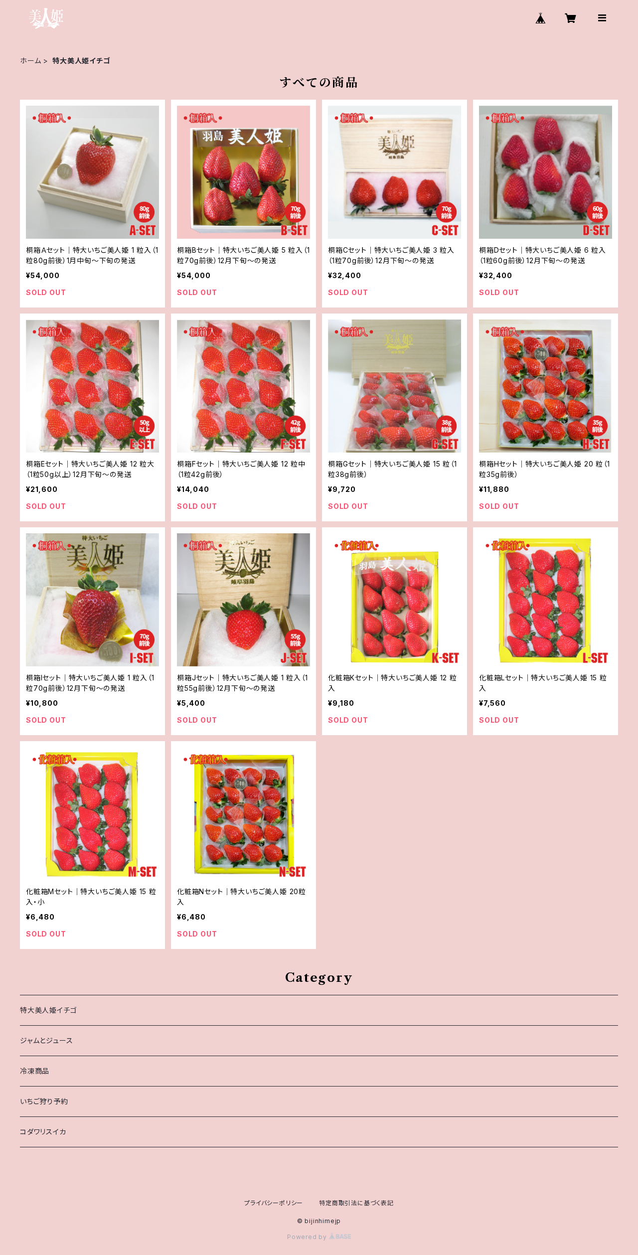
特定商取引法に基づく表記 (356, 1203)
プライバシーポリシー (273, 1203)
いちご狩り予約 (44, 1101)
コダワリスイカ (43, 1131)
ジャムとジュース (46, 1040)
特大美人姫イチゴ (48, 1010)
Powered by (308, 1237)
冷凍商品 (34, 1071)
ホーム (30, 60)
